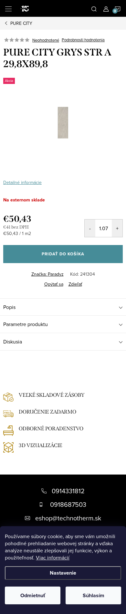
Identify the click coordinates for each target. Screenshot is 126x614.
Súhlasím (93, 595)
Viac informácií (52, 557)
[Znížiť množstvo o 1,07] (90, 228)
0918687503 (68, 504)
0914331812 (68, 491)
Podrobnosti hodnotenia (83, 40)
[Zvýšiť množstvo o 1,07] (117, 228)
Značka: (47, 274)
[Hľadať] (94, 8)
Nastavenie (63, 573)
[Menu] (8, 8)
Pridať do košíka (63, 254)
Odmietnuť (32, 595)
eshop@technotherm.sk (68, 518)
